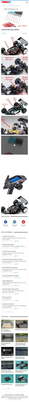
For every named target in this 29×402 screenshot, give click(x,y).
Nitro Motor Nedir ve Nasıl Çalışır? (10, 289)
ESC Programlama (6, 297)
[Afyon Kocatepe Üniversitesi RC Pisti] (7, 324)
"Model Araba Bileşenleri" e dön (11, 9)
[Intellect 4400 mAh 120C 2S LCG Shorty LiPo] (21, 378)
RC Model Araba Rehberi (8, 244)
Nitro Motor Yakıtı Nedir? (8, 304)
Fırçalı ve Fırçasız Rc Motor (9, 251)
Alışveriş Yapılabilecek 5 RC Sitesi (10, 275)
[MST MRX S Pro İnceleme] (21, 324)
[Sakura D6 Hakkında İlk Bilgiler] (7, 351)
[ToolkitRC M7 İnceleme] (7, 378)
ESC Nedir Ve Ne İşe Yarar (8, 236)
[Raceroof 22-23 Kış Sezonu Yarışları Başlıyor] (7, 365)
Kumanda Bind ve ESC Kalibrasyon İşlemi (12, 259)
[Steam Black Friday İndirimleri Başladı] (21, 351)
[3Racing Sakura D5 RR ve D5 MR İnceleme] (21, 365)
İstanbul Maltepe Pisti (7, 281)
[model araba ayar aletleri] (14, 45)
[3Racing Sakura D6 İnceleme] (7, 337)
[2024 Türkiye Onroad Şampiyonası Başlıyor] (21, 337)
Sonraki (24, 33)
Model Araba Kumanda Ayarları (10, 267)
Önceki (4, 33)
